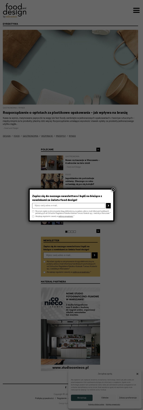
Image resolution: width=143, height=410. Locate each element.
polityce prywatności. (66, 216)
